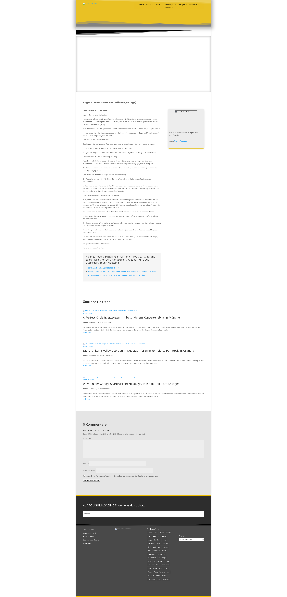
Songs (166, 568)
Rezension (165, 565)
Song (160, 568)
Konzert (158, 544)
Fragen (150, 540)
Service (168, 8)
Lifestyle (181, 4)
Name (86, 464)
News (148, 4)
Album (150, 533)
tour (168, 572)
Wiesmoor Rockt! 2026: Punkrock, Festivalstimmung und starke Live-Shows (117, 275)
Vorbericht (166, 579)
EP (158, 536)
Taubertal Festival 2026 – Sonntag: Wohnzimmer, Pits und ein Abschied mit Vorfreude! (122, 271)
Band (156, 533)
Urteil (158, 576)
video (164, 576)
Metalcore (156, 551)
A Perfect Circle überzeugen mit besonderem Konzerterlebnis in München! (132, 317)
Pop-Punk (161, 561)
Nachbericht (161, 554)
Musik (157, 4)
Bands (162, 533)
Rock (149, 568)
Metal (149, 551)
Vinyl (158, 579)
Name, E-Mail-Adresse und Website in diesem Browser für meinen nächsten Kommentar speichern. (122, 476)
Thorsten (86, 389)
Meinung (165, 547)
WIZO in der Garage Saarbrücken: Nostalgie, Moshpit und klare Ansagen (131, 384)
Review (158, 565)
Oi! (154, 561)
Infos (164, 540)
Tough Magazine (159, 572)
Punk (167, 561)
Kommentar (88, 438)
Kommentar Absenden (91, 480)
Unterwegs (169, 4)
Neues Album (152, 558)
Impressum (87, 543)
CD (149, 536)
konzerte (166, 544)
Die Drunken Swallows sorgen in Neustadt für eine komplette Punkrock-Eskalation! (138, 351)
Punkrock (151, 565)
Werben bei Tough (89, 533)
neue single (162, 558)
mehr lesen (87, 333)
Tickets (150, 572)
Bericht (168, 533)
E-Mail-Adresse (89, 471)
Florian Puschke (180, 141)
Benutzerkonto (88, 537)
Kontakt (91, 530)
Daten (154, 536)
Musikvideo (151, 554)
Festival (164, 536)
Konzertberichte (89, 313)
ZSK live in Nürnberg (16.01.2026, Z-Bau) (103, 268)
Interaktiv (193, 4)
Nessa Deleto (88, 322)
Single (155, 568)
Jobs (84, 530)
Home (141, 4)
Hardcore (157, 540)
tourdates (151, 576)
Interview (150, 544)
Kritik (149, 547)
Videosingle (151, 579)
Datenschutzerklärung (91, 540)
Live (159, 547)
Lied (154, 547)
